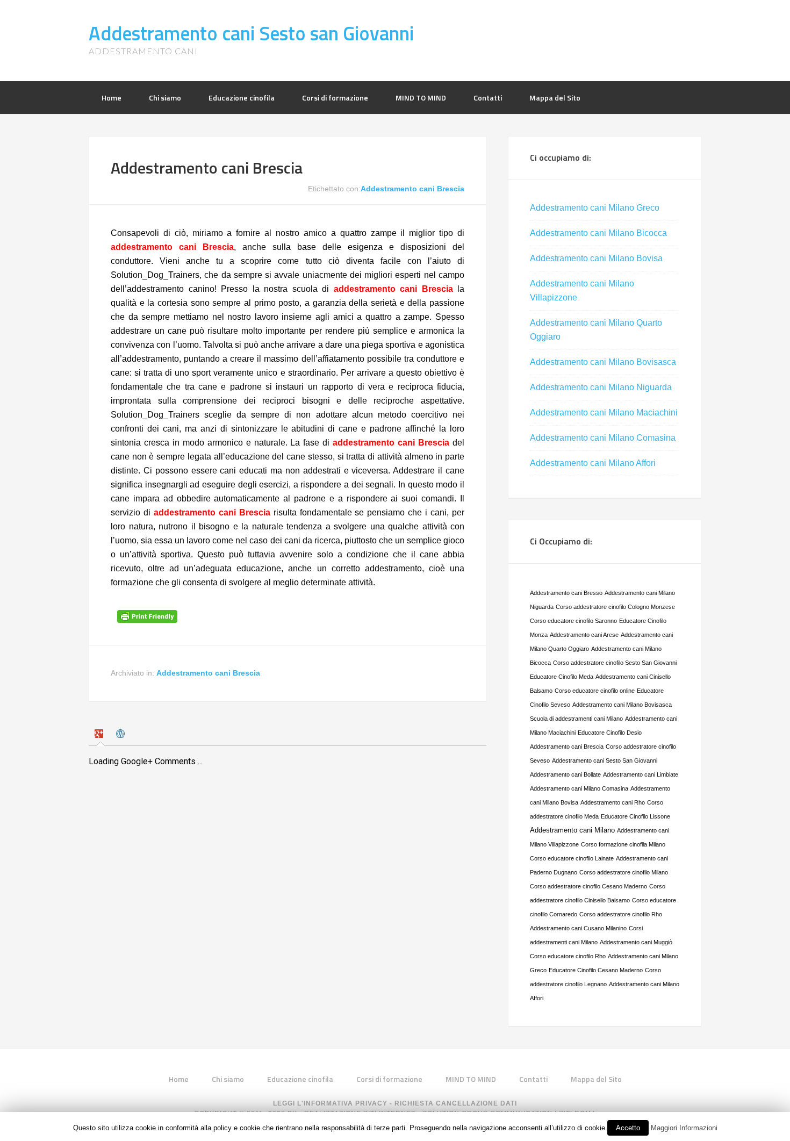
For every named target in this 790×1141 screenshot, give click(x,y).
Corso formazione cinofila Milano (623, 844)
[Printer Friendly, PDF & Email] (149, 620)
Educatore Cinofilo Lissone (635, 816)
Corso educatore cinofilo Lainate (572, 858)
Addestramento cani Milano (572, 830)
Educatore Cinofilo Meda (561, 676)
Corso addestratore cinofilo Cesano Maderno (588, 886)
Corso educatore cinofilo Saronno (573, 621)
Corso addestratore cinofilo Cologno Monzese (615, 607)
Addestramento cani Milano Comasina (603, 437)
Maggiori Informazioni (684, 1128)
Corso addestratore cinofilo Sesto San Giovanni (615, 662)
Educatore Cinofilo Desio (610, 732)
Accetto (628, 1128)
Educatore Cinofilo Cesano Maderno (596, 970)
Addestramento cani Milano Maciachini (604, 412)
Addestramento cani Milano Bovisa (596, 258)
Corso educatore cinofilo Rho (568, 956)
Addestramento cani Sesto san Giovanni (251, 33)
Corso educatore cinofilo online (595, 690)
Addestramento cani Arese (584, 635)
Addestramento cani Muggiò (636, 942)
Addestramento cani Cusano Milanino (578, 928)
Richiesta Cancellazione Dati (455, 1103)
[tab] (100, 735)
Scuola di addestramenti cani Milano (576, 718)
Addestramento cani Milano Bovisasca (603, 362)
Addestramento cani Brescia (412, 188)
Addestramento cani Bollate (565, 774)
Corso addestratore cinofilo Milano (623, 872)
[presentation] (100, 735)
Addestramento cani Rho (612, 802)
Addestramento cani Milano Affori (593, 463)
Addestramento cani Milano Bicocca (598, 233)
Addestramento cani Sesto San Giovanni (604, 760)
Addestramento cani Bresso (566, 593)
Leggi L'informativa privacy (330, 1103)
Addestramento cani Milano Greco (594, 207)
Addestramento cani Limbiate (640, 774)
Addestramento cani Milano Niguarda (601, 387)
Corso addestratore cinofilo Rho (620, 914)
